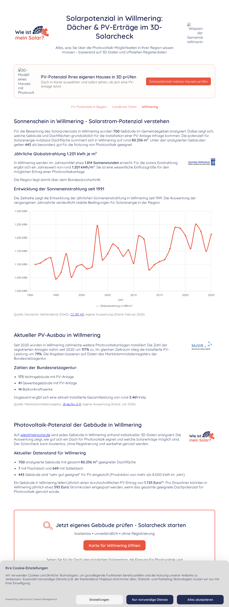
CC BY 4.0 (77, 314)
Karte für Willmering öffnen (114, 545)
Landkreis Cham (124, 107)
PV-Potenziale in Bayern (89, 107)
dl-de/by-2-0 (72, 404)
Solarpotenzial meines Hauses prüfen (178, 81)
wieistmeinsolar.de (35, 435)
